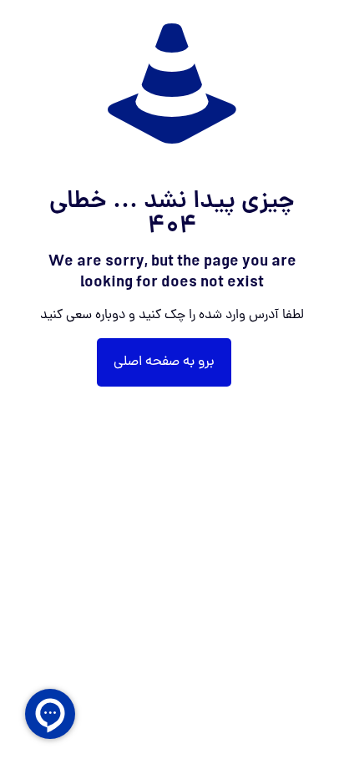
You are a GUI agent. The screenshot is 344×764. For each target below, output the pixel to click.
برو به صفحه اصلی (164, 362)
